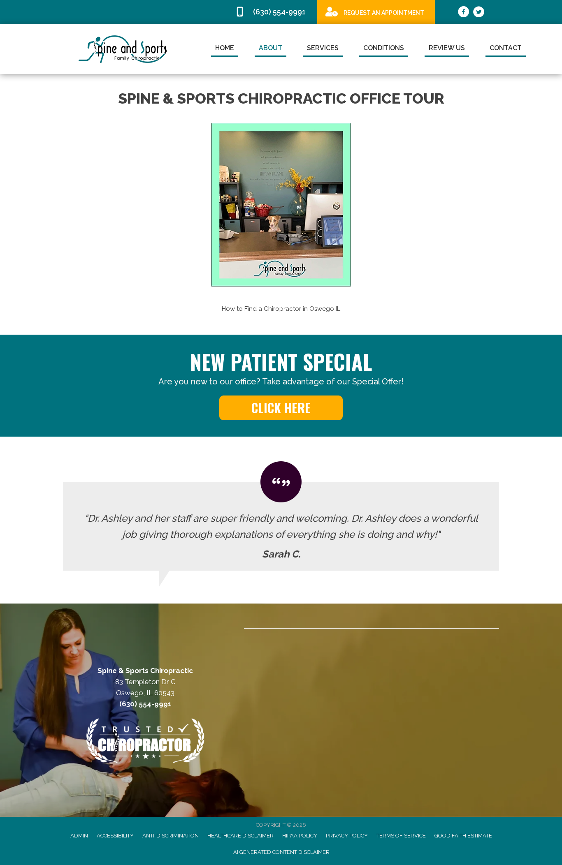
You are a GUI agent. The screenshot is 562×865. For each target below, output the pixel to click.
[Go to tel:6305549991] (272, 12)
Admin (79, 836)
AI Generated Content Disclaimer (281, 852)
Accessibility (115, 836)
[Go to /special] (376, 11)
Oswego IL (324, 308)
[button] (281, 407)
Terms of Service (401, 836)
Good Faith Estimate (463, 836)
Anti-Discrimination (170, 836)
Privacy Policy (347, 836)
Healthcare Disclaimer (240, 836)
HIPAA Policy (299, 836)
